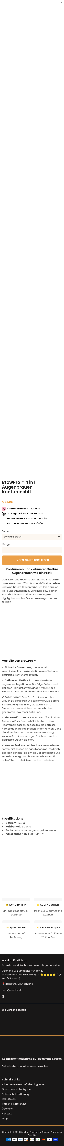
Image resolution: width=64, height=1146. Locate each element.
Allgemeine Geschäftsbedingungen (23, 1084)
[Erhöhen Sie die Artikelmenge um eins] (59, 550)
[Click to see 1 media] (6, 460)
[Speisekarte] (2, 5)
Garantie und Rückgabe (16, 1089)
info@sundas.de (12, 990)
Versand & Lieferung (14, 1104)
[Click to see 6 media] (58, 460)
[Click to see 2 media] (16, 460)
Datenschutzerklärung (15, 1094)
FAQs (5, 1118)
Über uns (7, 1108)
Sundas (24, 1132)
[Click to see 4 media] (37, 460)
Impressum (9, 1099)
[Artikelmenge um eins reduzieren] (5, 550)
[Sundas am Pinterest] (3, 996)
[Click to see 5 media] (47, 460)
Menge (6, 544)
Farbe (5, 531)
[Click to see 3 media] (27, 460)
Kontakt (7, 1113)
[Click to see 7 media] (6, 469)
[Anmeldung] (59, 5)
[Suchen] (4, 5)
